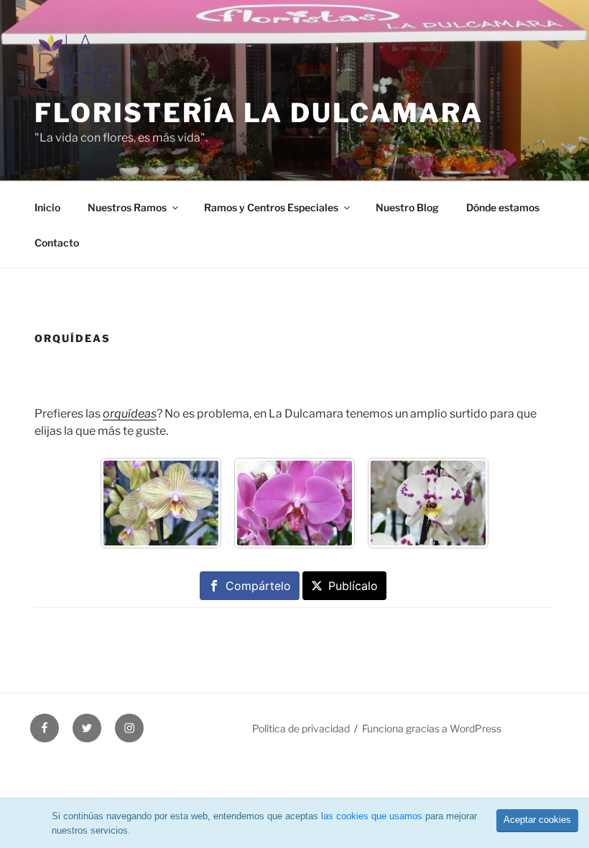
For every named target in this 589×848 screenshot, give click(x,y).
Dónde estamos (502, 207)
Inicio (47, 207)
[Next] (460, 503)
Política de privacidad (301, 728)
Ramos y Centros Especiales (271, 207)
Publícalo (353, 586)
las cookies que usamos (371, 816)
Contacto (56, 242)
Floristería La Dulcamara (258, 113)
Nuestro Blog (407, 207)
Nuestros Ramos (127, 207)
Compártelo (258, 586)
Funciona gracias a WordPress (431, 728)
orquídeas (130, 413)
